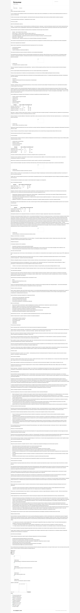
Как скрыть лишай (15, 606)
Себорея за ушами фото (16, 601)
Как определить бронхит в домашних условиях (19, 64)
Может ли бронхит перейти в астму (19, 574)
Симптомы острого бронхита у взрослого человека (22, 580)
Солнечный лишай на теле (16, 596)
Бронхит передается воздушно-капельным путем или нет (23, 567)
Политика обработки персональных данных (61, 610)
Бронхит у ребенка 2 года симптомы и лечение (19, 125)
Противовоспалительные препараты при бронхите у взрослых (22, 170)
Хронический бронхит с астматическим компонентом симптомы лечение (25, 561)
